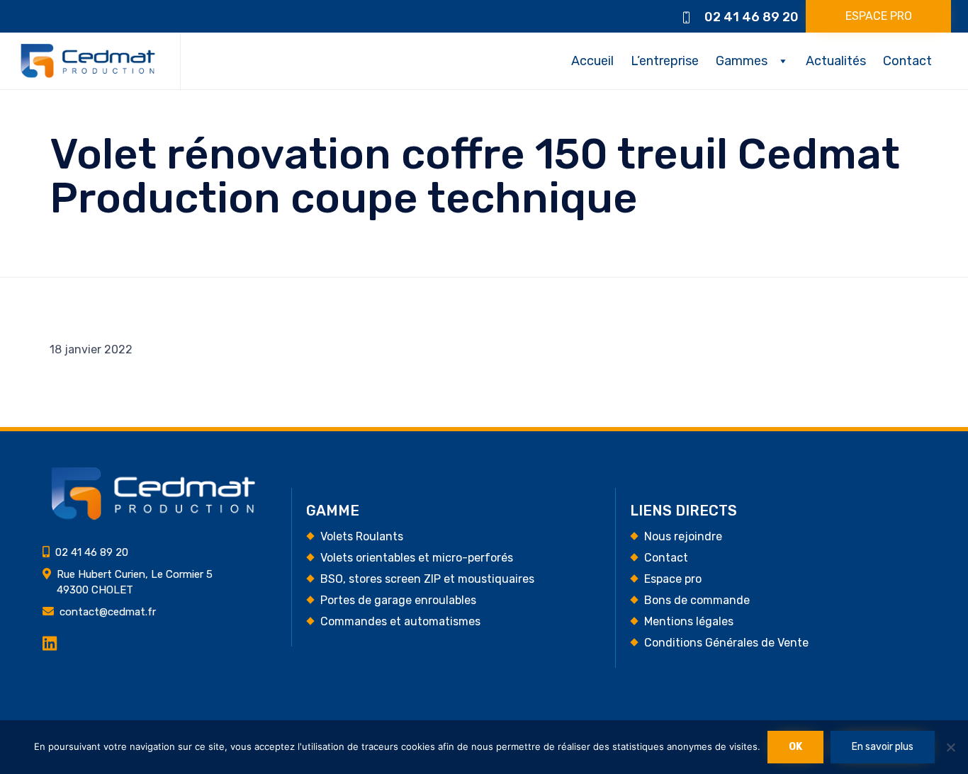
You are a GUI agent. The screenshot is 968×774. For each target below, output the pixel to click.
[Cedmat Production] (88, 61)
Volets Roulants (361, 536)
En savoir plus (882, 747)
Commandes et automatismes (400, 621)
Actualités (836, 61)
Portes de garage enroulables (398, 600)
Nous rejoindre (683, 536)
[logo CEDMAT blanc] (153, 517)
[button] (878, 16)
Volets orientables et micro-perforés (416, 557)
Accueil (592, 61)
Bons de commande (697, 600)
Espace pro (673, 579)
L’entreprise (665, 61)
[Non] (950, 747)
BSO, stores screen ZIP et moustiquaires (427, 579)
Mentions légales (688, 621)
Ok (795, 747)
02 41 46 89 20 (751, 17)
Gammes (741, 61)
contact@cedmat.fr (108, 611)
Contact (907, 61)
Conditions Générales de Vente (726, 642)
